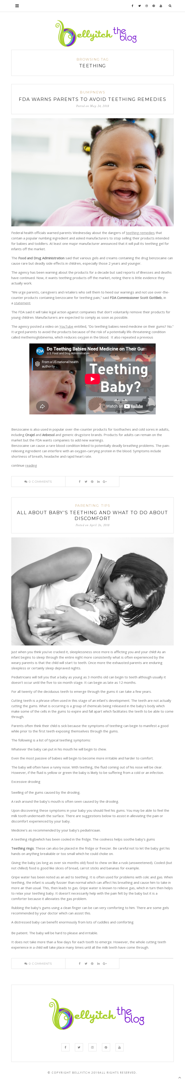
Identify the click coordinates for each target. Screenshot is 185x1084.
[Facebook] (133, 6)
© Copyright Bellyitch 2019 (73, 1073)
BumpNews (92, 92)
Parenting (87, 505)
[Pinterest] (153, 6)
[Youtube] (160, 6)
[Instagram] (146, 6)
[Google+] (105, 481)
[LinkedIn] (98, 481)
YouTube (66, 326)
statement (22, 303)
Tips (105, 505)
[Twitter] (139, 6)
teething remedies (140, 232)
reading (31, 465)
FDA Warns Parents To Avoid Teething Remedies (92, 99)
